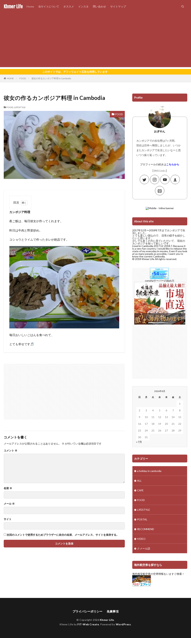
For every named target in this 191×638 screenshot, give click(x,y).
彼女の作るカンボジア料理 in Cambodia (51, 78)
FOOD (22, 78)
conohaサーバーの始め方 (159, 280)
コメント (10, 450)
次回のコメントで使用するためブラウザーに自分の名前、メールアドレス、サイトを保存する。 (63, 534)
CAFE (140, 490)
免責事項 (113, 611)
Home (30, 6)
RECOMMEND (145, 529)
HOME (10, 78)
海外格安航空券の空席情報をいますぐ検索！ (158, 573)
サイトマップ (118, 6)
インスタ (83, 6)
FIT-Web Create (88, 624)
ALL (139, 480)
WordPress (123, 624)
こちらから (172, 164)
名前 (8, 488)
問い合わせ (99, 6)
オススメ (68, 6)
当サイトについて (48, 6)
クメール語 (143, 548)
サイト (8, 519)
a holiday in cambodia (149, 470)
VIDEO (141, 538)
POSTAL (142, 519)
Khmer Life (13, 6)
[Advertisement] (95, 41)
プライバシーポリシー (87, 611)
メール (9, 503)
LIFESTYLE (20, 107)
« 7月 (139, 441)
